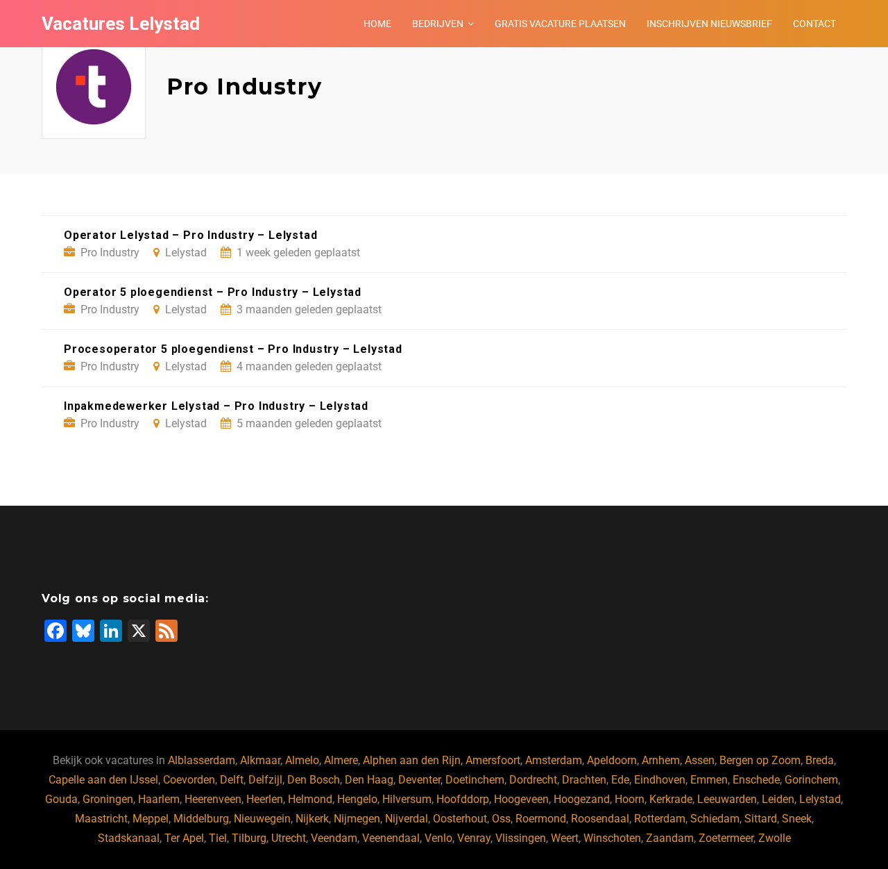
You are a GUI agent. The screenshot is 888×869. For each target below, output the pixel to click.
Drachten (584, 779)
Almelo (302, 760)
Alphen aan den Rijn (412, 760)
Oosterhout (460, 818)
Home (377, 23)
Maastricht (101, 818)
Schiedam (715, 818)
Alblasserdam (201, 760)
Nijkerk (312, 818)
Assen (700, 760)
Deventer (419, 779)
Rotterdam (659, 818)
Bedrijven (437, 23)
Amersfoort (493, 760)
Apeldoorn (612, 760)
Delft (232, 779)
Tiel (218, 838)
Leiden (778, 799)
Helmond (310, 799)
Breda (819, 760)
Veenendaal (391, 838)
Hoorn (629, 799)
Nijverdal (406, 818)
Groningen (108, 799)
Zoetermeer (726, 838)
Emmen (709, 779)
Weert (565, 838)
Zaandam (670, 838)
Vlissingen (520, 838)
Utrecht (288, 838)
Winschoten (612, 838)
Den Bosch (313, 779)
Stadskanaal (129, 838)
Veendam (334, 838)
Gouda (61, 799)
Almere (341, 760)
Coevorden (189, 779)
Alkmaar (260, 760)
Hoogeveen (521, 799)
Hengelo (357, 799)
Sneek (797, 818)
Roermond (540, 818)
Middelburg (201, 818)
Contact (814, 23)
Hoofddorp (462, 799)
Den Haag (369, 779)
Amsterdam (553, 760)
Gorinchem (811, 779)
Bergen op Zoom (760, 760)
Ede (620, 779)
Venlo (438, 838)
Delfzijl (265, 779)
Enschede (756, 779)
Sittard (760, 818)
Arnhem (661, 760)
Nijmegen (357, 818)
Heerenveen (213, 799)
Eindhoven (659, 779)
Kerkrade (670, 799)
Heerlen (264, 799)
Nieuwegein (262, 818)
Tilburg (249, 838)
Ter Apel (184, 838)
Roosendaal (600, 818)
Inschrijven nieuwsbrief (709, 23)
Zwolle (774, 838)
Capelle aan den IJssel (103, 779)
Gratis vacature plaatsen (560, 23)
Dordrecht (533, 779)
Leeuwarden (727, 799)
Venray (473, 838)
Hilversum (407, 799)
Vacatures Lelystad (121, 23)
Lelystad (820, 799)
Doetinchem (474, 779)
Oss (501, 818)
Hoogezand (582, 799)
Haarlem (159, 799)
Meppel (151, 818)
